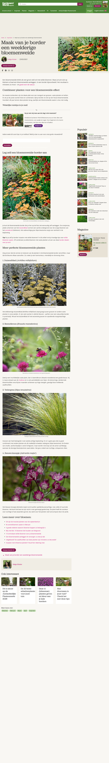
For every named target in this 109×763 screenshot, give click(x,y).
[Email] (9, 70)
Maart (19, 611)
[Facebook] (2, 70)
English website (99, 11)
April (25, 611)
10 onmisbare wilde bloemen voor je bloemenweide (23, 534)
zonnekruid (9, 230)
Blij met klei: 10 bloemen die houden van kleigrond (23, 531)
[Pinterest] (5, 70)
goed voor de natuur (27, 85)
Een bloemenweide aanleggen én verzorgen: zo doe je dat (25, 537)
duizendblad (23, 228)
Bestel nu (89, 6)
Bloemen (5, 611)
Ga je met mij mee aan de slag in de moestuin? (40, 113)
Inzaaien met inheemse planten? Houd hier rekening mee (25, 543)
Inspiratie (9, 37)
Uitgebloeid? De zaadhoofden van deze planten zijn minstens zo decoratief (31, 540)
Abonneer (97, 6)
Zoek (80, 4)
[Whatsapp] (12, 70)
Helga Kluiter (17, 564)
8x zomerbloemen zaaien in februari (18, 525)
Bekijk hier (38, 126)
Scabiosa (21, 380)
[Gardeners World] (8, 4)
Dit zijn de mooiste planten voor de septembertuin (23, 522)
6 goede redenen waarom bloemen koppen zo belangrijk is (26, 528)
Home (2, 37)
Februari (12, 611)
